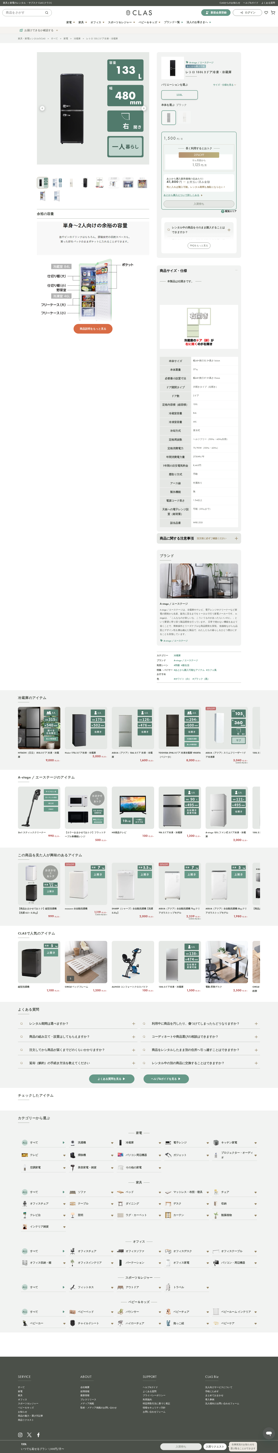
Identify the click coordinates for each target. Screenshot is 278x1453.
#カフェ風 (211, 670)
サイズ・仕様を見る (223, 84)
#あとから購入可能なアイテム (189, 670)
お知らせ (22, 1411)
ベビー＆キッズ (26, 1407)
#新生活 (185, 665)
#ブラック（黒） (201, 678)
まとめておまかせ (214, 1395)
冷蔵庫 (77, 38)
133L (179, 94)
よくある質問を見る (109, 1078)
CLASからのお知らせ (230, 3)
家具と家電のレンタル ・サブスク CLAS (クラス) (27, 3)
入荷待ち (199, 203)
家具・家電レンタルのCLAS (31, 38)
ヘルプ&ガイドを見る (164, 1078)
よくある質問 (268, 3)
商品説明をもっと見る (93, 328)
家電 (66, 38)
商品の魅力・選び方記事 (30, 1415)
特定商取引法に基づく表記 (156, 1403)
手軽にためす (212, 1391)
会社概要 (84, 1387)
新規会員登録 (219, 12)
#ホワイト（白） (182, 678)
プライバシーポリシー (154, 1395)
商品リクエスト (26, 1420)
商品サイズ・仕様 (173, 271)
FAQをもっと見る (199, 245)
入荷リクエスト (215, 1446)
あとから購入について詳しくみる (181, 195)
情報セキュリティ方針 (154, 1407)
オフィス (22, 1399)
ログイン (250, 12)
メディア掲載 (87, 1403)
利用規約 (147, 1399)
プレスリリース (88, 1399)
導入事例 (209, 1399)
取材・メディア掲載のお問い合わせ (98, 1407)
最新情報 (84, 1395)
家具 (20, 1395)
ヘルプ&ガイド (250, 3)
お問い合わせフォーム (154, 1411)
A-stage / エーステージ (186, 660)
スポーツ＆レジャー (28, 1403)
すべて (54, 38)
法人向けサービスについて (218, 1387)
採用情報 (84, 1391)
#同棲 (177, 665)
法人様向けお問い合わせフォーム (222, 1403)
